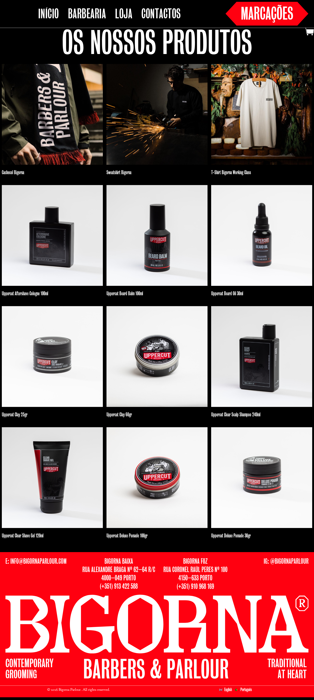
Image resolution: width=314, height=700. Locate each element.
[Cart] (309, 32)
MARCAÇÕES (267, 14)
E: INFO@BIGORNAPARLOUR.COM (36, 561)
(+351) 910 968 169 (195, 586)
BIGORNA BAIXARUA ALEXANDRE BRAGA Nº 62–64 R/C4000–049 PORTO (118, 570)
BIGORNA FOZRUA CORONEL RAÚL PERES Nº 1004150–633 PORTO (195, 570)
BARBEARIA (87, 14)
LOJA (123, 14)
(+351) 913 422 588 (119, 586)
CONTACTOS (161, 14)
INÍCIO (48, 14)
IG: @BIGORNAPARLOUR (286, 561)
